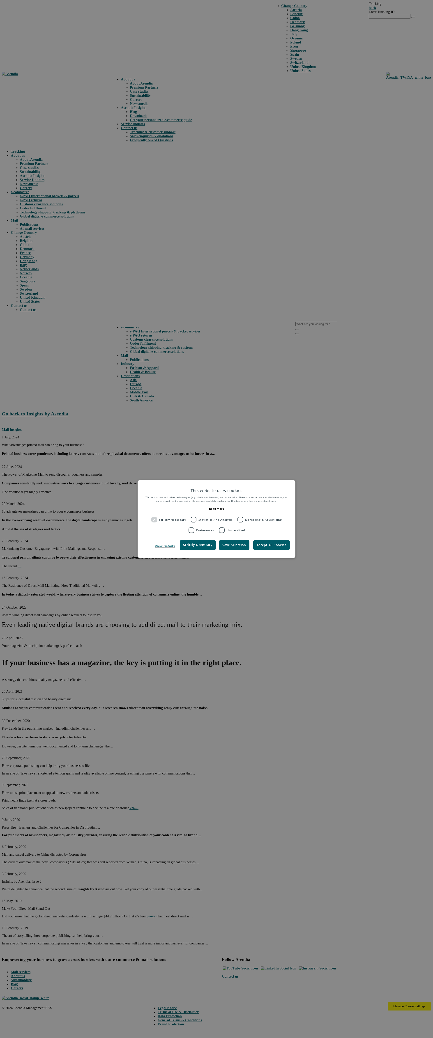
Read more (216, 509)
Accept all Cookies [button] (271, 545)
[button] (160, 546)
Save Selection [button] (234, 545)
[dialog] (216, 519)
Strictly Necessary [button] (197, 545)
